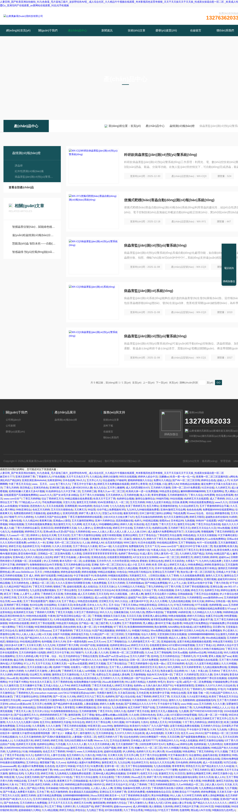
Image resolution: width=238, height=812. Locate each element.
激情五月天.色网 (129, 637)
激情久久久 (175, 700)
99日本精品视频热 (200, 747)
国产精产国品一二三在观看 (39, 718)
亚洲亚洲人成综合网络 (155, 615)
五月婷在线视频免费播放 (38, 524)
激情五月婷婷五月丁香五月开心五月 (214, 718)
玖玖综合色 (78, 722)
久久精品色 (96, 476)
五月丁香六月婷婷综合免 (101, 549)
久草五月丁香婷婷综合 (86, 612)
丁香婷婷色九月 (24, 692)
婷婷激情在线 (222, 513)
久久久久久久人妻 (76, 744)
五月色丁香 (43, 791)
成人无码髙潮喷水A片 (137, 487)
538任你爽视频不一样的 (153, 736)
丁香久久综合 (195, 495)
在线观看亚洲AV (158, 645)
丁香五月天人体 (22, 711)
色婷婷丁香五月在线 (138, 711)
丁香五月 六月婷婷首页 (186, 674)
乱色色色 (50, 766)
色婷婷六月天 (143, 751)
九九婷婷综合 (13, 751)
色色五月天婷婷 (40, 509)
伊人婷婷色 (129, 751)
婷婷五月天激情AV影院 (52, 700)
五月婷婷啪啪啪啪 (10, 579)
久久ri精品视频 (50, 810)
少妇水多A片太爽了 (14, 645)
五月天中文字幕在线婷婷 (34, 579)
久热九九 (24, 769)
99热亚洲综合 (23, 509)
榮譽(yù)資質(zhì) (166, 30)
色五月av (171, 648)
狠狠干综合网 (109, 568)
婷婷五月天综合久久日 (203, 527)
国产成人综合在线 (125, 696)
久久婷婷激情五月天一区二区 (144, 641)
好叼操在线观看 (113, 810)
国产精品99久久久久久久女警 (41, 637)
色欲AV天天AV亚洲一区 (159, 674)
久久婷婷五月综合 (157, 700)
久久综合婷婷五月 (188, 506)
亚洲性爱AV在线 (102, 527)
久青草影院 (68, 707)
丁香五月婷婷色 (204, 751)
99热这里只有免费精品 (195, 623)
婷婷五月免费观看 (80, 685)
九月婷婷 (86, 758)
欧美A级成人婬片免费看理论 (196, 626)
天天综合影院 (106, 777)
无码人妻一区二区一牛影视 (212, 714)
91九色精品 (62, 659)
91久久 (29, 755)
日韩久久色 (120, 711)
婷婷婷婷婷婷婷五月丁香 (53, 714)
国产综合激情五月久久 (26, 714)
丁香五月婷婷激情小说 (140, 663)
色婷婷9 (109, 696)
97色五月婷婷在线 (184, 604)
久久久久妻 (219, 703)
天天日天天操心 (107, 586)
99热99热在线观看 (36, 615)
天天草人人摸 (83, 619)
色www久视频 (84, 689)
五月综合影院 (59, 648)
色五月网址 (153, 506)
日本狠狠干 (133, 773)
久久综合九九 (213, 736)
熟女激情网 (220, 546)
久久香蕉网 (38, 725)
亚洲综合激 (216, 586)
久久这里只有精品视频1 (207, 663)
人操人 (22, 788)
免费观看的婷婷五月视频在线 (29, 513)
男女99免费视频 (160, 795)
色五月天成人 (90, 524)
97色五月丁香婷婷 (168, 810)
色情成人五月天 (158, 722)
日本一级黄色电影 (76, 641)
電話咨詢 (229, 268)
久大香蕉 (76, 553)
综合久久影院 (148, 634)
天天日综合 (190, 608)
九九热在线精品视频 (179, 601)
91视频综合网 (7, 729)
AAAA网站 (173, 626)
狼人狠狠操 (155, 806)
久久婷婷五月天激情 (36, 670)
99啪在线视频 (16, 524)
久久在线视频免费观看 (192, 575)
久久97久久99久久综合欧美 (220, 685)
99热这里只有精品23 (139, 571)
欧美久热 (232, 546)
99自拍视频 (176, 498)
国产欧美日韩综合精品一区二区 (73, 615)
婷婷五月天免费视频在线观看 (113, 484)
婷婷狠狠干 (22, 564)
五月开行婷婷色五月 (44, 799)
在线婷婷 (232, 678)
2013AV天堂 (206, 806)
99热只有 (101, 755)
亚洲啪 (117, 788)
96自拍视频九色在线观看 (204, 659)
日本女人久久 (94, 604)
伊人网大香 (158, 751)
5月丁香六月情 (172, 586)
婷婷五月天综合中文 (117, 784)
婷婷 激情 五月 (125, 747)
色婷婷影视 (215, 604)
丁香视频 (97, 615)
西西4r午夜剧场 (154, 612)
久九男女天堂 (32, 773)
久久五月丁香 (87, 674)
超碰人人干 (223, 480)
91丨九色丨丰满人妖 (196, 670)
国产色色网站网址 (50, 777)
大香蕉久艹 (191, 560)
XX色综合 (121, 571)
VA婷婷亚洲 (184, 612)
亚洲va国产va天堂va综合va (114, 656)
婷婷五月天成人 (178, 564)
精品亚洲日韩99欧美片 (12, 615)
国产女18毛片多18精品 (65, 495)
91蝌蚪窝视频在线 (86, 707)
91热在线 (139, 524)
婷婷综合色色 (208, 480)
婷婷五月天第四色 (174, 560)
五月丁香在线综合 (116, 663)
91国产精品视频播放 (103, 630)
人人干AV (64, 685)
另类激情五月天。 (139, 575)
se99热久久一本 (36, 542)
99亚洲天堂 (93, 725)
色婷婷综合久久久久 (125, 718)
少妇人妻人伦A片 (214, 784)
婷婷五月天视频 (97, 663)
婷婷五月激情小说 (222, 773)
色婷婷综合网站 (45, 744)
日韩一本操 (44, 648)
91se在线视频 (173, 751)
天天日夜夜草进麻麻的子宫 (71, 799)
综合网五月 (36, 674)
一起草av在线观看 (77, 663)
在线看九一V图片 (80, 667)
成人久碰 (9, 527)
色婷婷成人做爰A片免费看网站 (83, 762)
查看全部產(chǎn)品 (21, 187)
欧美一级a (160, 663)
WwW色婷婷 (85, 506)
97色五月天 (82, 766)
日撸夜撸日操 (121, 612)
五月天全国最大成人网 (39, 667)
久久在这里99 (119, 546)
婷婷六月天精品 (195, 615)
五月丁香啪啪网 (162, 652)
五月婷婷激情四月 (177, 495)
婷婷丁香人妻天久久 (90, 513)
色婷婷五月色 (212, 590)
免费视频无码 (136, 546)
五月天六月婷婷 (116, 582)
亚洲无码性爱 (70, 513)
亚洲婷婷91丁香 (164, 758)
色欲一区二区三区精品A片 (107, 689)
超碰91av (224, 557)
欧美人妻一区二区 (86, 626)
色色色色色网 (194, 509)
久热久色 (90, 755)
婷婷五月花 (15, 546)
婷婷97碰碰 (119, 799)
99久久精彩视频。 (120, 593)
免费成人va (172, 744)
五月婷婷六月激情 (160, 487)
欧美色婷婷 (100, 575)
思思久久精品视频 (127, 568)
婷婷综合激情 (228, 590)
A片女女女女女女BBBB (145, 557)
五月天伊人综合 (40, 711)
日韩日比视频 (157, 575)
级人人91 (220, 777)
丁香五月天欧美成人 (103, 685)
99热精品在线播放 (190, 484)
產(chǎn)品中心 (77, 30)
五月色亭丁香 (35, 780)
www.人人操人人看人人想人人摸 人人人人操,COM (119, 531)
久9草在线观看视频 (63, 619)
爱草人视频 (215, 656)
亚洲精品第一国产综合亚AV (136, 678)
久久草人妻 (91, 652)
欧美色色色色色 (126, 579)
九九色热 (222, 729)
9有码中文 (98, 784)
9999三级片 (130, 542)
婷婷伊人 (35, 535)
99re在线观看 (147, 689)
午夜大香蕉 (195, 780)
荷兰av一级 (105, 546)
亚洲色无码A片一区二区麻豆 (116, 538)
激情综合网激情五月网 (198, 773)
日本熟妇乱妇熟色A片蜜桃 (194, 799)
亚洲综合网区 (130, 535)
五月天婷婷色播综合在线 (76, 564)
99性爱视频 (230, 615)
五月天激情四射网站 (83, 520)
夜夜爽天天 (6, 513)
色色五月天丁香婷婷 (54, 751)
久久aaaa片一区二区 (17, 535)
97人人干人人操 (177, 582)
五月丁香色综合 (147, 535)
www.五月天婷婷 (202, 703)
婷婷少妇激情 (110, 476)
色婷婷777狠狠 (61, 667)
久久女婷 (134, 714)
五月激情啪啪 (138, 674)
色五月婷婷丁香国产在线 (141, 707)
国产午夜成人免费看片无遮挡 (19, 791)
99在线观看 (180, 619)
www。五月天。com (43, 484)
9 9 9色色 (66, 777)
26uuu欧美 (12, 678)
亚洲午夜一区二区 (114, 766)
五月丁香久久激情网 (138, 648)
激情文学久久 (163, 689)
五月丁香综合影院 (66, 590)
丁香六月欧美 (221, 582)
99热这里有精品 (147, 604)
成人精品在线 (56, 579)
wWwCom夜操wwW (20, 703)
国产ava (226, 656)
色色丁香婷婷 (143, 696)
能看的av (164, 520)
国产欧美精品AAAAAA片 (50, 758)
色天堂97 (61, 766)
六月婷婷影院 (194, 597)
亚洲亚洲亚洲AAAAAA (34, 480)
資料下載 (108, 425)
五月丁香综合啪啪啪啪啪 (138, 766)
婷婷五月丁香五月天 (187, 549)
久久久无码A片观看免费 (13, 542)
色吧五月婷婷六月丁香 (110, 736)
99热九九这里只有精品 (158, 502)
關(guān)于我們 (47, 30)
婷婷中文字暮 (33, 689)
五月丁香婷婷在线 (62, 681)
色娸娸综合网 (159, 527)
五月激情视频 (132, 634)
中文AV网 (202, 656)
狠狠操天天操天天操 (114, 615)
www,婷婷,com (116, 619)
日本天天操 (198, 601)
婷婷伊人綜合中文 (148, 476)
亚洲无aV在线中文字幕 (199, 582)
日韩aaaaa (45, 630)
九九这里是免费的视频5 (42, 590)
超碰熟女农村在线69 (216, 517)
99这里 (91, 509)
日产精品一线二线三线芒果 (93, 623)
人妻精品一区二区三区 (42, 582)
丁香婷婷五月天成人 (73, 670)
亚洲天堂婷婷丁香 (25, 476)
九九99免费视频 (201, 707)
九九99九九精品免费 (210, 560)
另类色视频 (70, 593)
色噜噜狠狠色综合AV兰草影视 (46, 564)
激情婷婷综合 (121, 725)
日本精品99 (177, 520)
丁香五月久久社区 (10, 795)
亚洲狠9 (199, 685)
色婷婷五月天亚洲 (26, 744)
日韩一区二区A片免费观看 (186, 487)
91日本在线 (207, 487)
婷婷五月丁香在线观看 (42, 623)
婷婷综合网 (186, 744)
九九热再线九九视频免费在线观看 (73, 773)
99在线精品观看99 (167, 542)
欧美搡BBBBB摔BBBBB (140, 626)
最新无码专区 (130, 513)
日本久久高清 (206, 777)
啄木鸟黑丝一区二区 (71, 560)
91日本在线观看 (146, 542)
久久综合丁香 (148, 590)
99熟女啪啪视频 (177, 615)
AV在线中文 (6, 714)
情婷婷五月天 (41, 747)
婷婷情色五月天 (33, 531)
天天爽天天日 (172, 733)
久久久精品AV (30, 520)
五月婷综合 (32, 762)
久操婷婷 (96, 568)
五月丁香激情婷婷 (131, 623)
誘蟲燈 (19, 165)
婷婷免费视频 (208, 791)
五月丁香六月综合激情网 (153, 755)
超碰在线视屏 (74, 586)
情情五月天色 (16, 637)
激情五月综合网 (185, 524)
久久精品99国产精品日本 (17, 586)
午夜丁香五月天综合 (20, 484)
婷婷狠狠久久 (123, 630)
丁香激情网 (170, 612)
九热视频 (189, 520)
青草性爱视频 (158, 495)
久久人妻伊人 (85, 527)
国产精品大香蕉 (35, 788)
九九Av (19, 777)
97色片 (221, 689)
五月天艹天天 (152, 546)
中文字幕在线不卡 (83, 575)
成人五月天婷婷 (86, 593)
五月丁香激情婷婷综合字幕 (214, 506)
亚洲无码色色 (40, 487)
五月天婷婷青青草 (191, 667)
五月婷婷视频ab (134, 582)
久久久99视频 (228, 663)
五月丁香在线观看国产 (35, 601)
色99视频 (46, 641)
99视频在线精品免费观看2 (211, 608)
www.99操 (186, 703)
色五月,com (187, 733)
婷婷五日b (179, 597)
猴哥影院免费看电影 (162, 619)
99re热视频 (223, 527)
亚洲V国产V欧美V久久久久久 (85, 659)
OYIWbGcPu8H (178, 780)
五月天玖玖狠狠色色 (62, 509)
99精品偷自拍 (64, 575)
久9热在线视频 (166, 590)
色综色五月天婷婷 (45, 659)
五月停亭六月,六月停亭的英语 (113, 560)
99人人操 (175, 795)
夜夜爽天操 (45, 520)
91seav (191, 513)
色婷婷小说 (143, 549)
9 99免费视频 (105, 626)
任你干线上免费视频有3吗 (111, 509)
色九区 (189, 663)
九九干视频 (231, 788)
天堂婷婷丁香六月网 (67, 645)
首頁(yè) (135, 125)
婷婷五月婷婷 (201, 557)
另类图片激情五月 (106, 692)
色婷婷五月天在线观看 (196, 498)
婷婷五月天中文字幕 (58, 652)
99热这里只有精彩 (222, 641)
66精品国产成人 (222, 553)
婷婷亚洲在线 (21, 674)
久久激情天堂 (11, 685)
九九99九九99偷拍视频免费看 (142, 509)
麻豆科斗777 (7, 476)
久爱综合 (233, 729)
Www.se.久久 (101, 740)
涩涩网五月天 (106, 601)
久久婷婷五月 (222, 487)
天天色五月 (176, 608)
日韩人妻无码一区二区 (166, 553)
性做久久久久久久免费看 (140, 758)
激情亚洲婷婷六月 (28, 630)
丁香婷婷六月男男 (44, 612)
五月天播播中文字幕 (31, 685)
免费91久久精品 (162, 480)
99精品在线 (20, 780)
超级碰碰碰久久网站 (29, 810)
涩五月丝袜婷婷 (175, 663)
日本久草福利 (221, 674)
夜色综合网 (173, 538)
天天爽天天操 (118, 648)
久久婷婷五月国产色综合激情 (50, 517)
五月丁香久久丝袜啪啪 (92, 495)
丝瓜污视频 (187, 538)
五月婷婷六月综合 (210, 725)
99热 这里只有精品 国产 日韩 (64, 568)
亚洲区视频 (210, 579)
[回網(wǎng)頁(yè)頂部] (229, 255)
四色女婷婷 (69, 626)
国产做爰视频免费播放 (193, 736)
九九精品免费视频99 (167, 799)
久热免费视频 (98, 582)
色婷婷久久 (185, 769)
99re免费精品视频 (160, 630)
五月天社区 (63, 535)
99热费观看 (208, 780)
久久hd (149, 652)
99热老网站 (188, 751)
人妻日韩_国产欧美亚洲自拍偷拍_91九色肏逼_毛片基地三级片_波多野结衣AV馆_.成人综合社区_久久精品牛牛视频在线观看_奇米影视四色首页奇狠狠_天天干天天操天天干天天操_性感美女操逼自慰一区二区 (112, 473)
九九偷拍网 (109, 769)
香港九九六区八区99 (159, 802)
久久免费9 (115, 623)
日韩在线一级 (223, 601)
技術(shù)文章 (136, 30)
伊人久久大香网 (158, 601)
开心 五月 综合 (111, 604)
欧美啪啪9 (124, 700)
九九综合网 (124, 762)
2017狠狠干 (10, 517)
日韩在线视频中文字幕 (49, 707)
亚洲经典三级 (56, 487)
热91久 (162, 667)
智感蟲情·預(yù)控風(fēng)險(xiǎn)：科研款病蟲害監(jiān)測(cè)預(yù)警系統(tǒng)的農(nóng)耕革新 (34, 251)
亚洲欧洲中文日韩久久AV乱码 (188, 630)
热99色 (85, 568)
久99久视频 (118, 722)
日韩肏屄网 (45, 696)
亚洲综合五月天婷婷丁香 (165, 571)
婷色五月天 (197, 590)
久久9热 (71, 696)
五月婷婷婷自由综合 (167, 707)
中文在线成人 (16, 718)
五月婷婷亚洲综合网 (81, 608)
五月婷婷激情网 (87, 711)
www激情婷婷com (212, 597)
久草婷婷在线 (82, 531)
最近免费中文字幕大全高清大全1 (219, 484)
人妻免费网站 (158, 648)
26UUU (199, 733)
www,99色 (106, 725)
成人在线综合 (90, 586)
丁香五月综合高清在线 (208, 524)
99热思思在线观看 (87, 601)
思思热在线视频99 (26, 729)
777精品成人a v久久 (29, 502)
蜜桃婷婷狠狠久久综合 (140, 480)
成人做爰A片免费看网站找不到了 (166, 531)
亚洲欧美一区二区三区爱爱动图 (126, 652)
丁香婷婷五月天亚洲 (52, 593)
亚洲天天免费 (72, 758)
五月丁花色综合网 (91, 769)
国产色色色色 (11, 802)
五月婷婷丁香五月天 (179, 527)
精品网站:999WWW (30, 678)
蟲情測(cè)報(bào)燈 (182, 125)
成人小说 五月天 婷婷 (139, 564)
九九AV (171, 549)
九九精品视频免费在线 (214, 667)
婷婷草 (213, 557)
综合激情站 (195, 755)
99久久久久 (106, 612)
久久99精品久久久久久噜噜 (207, 612)
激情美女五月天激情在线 (65, 674)
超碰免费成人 (54, 513)
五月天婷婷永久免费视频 (33, 802)
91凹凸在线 (230, 762)
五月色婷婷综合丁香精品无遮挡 (80, 656)
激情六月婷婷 (16, 670)
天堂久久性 (69, 502)
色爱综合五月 (103, 674)
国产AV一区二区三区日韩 (186, 480)
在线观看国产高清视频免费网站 (21, 495)
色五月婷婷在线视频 (11, 575)
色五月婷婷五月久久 (182, 718)
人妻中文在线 (58, 755)
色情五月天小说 (148, 773)
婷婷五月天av (73, 769)
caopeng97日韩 (30, 700)
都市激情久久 (87, 733)
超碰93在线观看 (112, 751)
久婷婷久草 (69, 806)
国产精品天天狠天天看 (55, 538)
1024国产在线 (87, 645)
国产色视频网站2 (117, 597)
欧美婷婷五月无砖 (23, 612)
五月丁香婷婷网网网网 (137, 619)
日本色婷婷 (181, 762)
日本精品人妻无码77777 (144, 740)
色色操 (119, 703)
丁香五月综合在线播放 (206, 593)
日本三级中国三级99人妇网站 (155, 513)
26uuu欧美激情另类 (113, 681)
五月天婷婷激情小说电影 (32, 652)
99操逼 (71, 766)
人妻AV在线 (15, 520)
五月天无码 (102, 593)
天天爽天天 (80, 509)
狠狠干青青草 (110, 659)
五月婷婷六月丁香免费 (99, 799)
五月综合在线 (23, 725)
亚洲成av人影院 (61, 520)
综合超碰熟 (109, 480)
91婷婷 (233, 517)
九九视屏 (184, 711)
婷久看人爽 (137, 593)
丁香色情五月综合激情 (169, 535)
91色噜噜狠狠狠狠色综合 (64, 711)
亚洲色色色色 (98, 557)
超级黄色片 (201, 538)
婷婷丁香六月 (154, 777)
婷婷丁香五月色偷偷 (65, 557)
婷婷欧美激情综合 (214, 564)
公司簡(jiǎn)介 (13, 419)
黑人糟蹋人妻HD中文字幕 (157, 623)
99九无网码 (173, 667)
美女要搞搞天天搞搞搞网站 (83, 791)
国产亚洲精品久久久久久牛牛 (140, 703)
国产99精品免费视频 (156, 582)
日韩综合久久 (165, 604)
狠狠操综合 (12, 641)
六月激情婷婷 (139, 700)
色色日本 (113, 700)
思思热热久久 (37, 506)
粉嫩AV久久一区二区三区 (148, 747)
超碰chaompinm (122, 806)
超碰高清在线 (209, 755)
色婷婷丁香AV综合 (128, 553)
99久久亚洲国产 (117, 758)
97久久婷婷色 (25, 517)
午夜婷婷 (46, 546)
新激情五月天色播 (78, 538)
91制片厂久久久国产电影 (154, 725)
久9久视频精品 (85, 597)
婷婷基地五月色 (79, 634)
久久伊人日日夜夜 (61, 546)
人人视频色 (106, 718)
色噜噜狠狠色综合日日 (158, 791)
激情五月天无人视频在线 (164, 711)
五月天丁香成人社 (206, 645)
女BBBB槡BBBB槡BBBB (201, 634)
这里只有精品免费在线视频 (184, 725)
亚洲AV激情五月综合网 (172, 509)
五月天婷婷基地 (104, 733)
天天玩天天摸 (178, 696)
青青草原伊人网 (96, 637)
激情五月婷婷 (28, 795)
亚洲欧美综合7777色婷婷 (185, 791)
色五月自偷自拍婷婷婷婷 (148, 517)
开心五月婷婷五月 (157, 729)
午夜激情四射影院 (184, 685)
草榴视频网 (207, 531)
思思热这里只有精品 (206, 568)
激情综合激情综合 (145, 498)
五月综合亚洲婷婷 (119, 740)
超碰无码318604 (226, 579)
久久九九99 (48, 645)
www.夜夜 (16, 601)
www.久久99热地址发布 (89, 751)
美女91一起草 (174, 681)
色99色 (155, 656)
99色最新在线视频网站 (12, 762)
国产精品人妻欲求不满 (200, 619)
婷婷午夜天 (113, 637)
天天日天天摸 (133, 615)
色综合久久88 (100, 506)
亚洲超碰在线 (168, 641)
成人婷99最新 (140, 806)
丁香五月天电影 (63, 612)
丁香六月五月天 (167, 524)
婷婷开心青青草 (139, 484)
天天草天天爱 (33, 645)
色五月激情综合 (99, 667)
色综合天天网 (48, 535)
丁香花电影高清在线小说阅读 (167, 788)
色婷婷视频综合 (34, 806)
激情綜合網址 (18, 667)
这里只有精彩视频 (111, 535)
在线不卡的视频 (61, 634)
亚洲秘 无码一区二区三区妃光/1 (63, 542)
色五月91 (45, 722)
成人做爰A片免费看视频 (30, 766)
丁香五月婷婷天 (200, 769)
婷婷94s (209, 601)
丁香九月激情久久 (137, 802)
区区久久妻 (206, 674)
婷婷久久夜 (126, 524)
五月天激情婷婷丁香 (127, 744)
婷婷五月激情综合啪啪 (211, 740)
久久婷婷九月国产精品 (191, 553)
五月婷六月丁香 (140, 769)
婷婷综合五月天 (180, 689)
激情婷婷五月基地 (61, 722)
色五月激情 (151, 524)
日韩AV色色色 (147, 714)
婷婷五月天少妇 (28, 648)
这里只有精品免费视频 (49, 795)
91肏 (25, 751)
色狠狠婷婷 (188, 700)
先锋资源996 (54, 480)
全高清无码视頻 (113, 542)
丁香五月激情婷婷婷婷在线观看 (85, 517)
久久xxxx (61, 762)
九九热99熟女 (214, 744)
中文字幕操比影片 (177, 755)
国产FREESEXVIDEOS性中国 (206, 711)
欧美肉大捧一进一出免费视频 (142, 491)
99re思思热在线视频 (87, 718)
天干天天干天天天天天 (60, 802)
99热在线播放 (51, 571)
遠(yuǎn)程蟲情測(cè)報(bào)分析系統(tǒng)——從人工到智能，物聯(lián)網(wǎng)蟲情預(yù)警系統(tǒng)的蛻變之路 (34, 235)
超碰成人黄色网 (120, 674)
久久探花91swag (60, 747)
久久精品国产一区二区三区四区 (107, 634)
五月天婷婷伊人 (114, 495)
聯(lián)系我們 (111, 437)
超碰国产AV (134, 597)
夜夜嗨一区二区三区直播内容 (212, 476)
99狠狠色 (211, 689)
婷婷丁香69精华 (103, 806)
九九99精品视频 (160, 608)
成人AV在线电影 (154, 733)
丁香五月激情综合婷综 (26, 696)
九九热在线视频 (162, 766)
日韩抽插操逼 (185, 593)
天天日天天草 (7, 608)
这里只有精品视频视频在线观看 (194, 641)
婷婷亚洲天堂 (215, 722)
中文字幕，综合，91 (50, 656)
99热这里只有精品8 (66, 623)
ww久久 (185, 659)
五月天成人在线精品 (72, 678)
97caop (231, 608)
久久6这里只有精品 (197, 696)
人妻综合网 (54, 670)
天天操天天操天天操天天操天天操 (115, 670)
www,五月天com (97, 641)
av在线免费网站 (216, 538)
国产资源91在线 (12, 707)
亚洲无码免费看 (136, 791)
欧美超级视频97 (74, 579)
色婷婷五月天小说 (169, 659)
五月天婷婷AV (85, 590)
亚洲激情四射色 (168, 506)
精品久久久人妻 (182, 758)
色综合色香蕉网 (224, 495)
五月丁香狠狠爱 (158, 637)
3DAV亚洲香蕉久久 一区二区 (113, 502)
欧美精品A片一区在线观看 (141, 799)
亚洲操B (29, 659)
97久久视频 (221, 751)
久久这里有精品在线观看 (79, 700)
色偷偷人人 (6, 740)
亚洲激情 (94, 538)
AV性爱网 (209, 495)
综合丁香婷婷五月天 (52, 498)
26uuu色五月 (138, 777)
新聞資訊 (107, 30)
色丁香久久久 (63, 484)
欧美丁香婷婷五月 (135, 506)
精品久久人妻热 (177, 637)
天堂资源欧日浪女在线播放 (171, 634)
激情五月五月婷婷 (86, 502)
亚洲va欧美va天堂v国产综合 (58, 531)
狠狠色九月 (139, 538)
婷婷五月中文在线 (122, 527)
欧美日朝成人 (91, 678)
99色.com (58, 769)
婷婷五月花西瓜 (50, 678)
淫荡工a (106, 513)
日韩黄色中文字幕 (126, 549)
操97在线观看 (48, 575)
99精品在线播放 (106, 571)
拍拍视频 (134, 780)
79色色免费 (179, 513)
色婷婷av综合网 (197, 652)
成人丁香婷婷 (217, 498)
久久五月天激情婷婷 (30, 736)
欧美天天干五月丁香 (104, 498)
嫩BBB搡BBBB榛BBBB (193, 491)
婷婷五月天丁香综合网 (98, 722)
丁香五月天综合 (82, 630)
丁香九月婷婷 (11, 487)
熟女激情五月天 (61, 524)
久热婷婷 (151, 681)
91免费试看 (96, 766)
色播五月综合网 (214, 615)
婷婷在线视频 (89, 571)
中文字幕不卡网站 (18, 681)
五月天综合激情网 (59, 608)
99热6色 (63, 788)
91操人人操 (20, 538)
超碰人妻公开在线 (181, 802)
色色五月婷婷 (165, 597)
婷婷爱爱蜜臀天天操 (65, 527)
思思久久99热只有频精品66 (209, 648)
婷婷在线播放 (23, 608)
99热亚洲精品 (130, 689)
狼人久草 (145, 495)
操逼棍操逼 (102, 645)
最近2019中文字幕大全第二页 (196, 546)
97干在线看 (201, 604)
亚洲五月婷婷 (31, 777)
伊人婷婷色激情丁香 (41, 769)
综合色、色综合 (204, 513)
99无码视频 (174, 722)
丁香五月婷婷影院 (224, 531)
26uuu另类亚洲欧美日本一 (104, 795)
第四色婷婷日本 (44, 549)
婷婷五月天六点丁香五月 (90, 696)
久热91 (144, 722)
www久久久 (45, 495)
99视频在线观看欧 (118, 575)
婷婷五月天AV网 (82, 802)
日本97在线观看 (163, 568)
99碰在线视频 (222, 806)
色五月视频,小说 (158, 484)
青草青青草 (178, 766)
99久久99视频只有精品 (176, 747)
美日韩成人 (26, 487)
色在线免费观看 (51, 689)
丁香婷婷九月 (188, 656)
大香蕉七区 (57, 784)
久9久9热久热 (137, 612)
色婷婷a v (139, 685)
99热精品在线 (214, 652)
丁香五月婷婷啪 (31, 498)
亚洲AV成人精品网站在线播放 (109, 773)
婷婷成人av (90, 579)
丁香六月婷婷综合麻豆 (27, 527)
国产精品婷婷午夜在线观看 (67, 703)
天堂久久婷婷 (230, 560)
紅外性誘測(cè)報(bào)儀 (29, 171)
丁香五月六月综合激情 (85, 777)
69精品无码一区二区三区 (69, 729)
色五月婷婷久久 (75, 755)
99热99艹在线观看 (206, 520)
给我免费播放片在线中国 (87, 681)
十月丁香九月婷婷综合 (194, 722)
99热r (61, 637)
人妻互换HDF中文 (138, 601)
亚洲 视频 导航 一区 (198, 692)
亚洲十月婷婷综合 (104, 520)
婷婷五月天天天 (139, 645)
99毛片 (161, 681)
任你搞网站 (50, 604)
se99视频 (90, 670)
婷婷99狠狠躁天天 (42, 619)
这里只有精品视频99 (36, 568)
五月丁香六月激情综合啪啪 (85, 535)
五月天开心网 (24, 597)
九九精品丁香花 (94, 810)
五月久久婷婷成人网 (27, 656)
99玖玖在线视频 (128, 476)
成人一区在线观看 (212, 762)
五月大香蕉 (104, 648)
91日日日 (180, 773)
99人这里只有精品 (135, 681)
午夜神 (51, 615)
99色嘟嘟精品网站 (109, 524)
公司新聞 (11, 425)
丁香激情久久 (43, 476)
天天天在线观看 (54, 506)
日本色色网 (69, 480)
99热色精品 (189, 535)
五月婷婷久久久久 (110, 678)
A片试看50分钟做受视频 (181, 645)
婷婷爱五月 (187, 557)
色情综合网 (191, 788)
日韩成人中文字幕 (226, 571)
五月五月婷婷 (137, 502)
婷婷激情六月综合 (116, 802)
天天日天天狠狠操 (206, 535)
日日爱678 (218, 626)
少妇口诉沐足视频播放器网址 (186, 579)
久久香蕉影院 (123, 769)
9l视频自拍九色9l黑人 (223, 810)
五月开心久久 (94, 480)
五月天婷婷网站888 (76, 637)
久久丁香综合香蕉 (133, 810)
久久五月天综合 (176, 729)
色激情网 (184, 810)
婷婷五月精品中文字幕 (186, 806)
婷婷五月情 (10, 597)
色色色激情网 (68, 689)
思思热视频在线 (124, 520)
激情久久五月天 (214, 575)
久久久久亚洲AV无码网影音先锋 (72, 582)
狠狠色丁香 (59, 586)
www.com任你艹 (13, 498)
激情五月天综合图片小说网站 (160, 593)
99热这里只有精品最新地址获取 (180, 777)
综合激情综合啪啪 (79, 788)
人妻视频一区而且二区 (84, 736)
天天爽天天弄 (58, 663)
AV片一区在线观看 (207, 542)
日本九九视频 (182, 590)
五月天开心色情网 (42, 703)
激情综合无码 (16, 773)
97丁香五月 (120, 626)
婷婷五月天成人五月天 (147, 670)
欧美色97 (135, 725)
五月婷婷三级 (89, 491)
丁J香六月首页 (40, 608)
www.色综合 (159, 678)
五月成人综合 (50, 685)
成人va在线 (100, 597)
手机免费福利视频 (52, 502)
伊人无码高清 (68, 597)
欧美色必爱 (80, 604)
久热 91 (13, 784)
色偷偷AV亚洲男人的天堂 (136, 788)
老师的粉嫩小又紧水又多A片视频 (26, 491)
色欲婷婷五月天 (30, 546)
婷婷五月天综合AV (104, 590)
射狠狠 (47, 674)
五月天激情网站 (215, 491)
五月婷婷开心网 (195, 637)
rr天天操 (46, 634)
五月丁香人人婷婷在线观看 (124, 667)
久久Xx (31, 549)
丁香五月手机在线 (14, 755)
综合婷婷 (179, 670)
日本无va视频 (179, 652)
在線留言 (195, 30)
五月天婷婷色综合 (169, 656)
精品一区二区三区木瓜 (18, 619)
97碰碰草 (121, 480)
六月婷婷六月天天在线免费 (99, 729)
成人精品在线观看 (183, 568)
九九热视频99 (119, 707)
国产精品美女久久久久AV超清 (218, 766)
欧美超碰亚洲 (75, 648)
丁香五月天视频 (24, 626)
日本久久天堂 (185, 648)
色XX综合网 (36, 604)
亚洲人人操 (163, 714)
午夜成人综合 (158, 549)
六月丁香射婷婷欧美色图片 (135, 795)
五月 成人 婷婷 (31, 575)
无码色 (209, 553)
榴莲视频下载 (47, 762)
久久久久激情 (53, 725)
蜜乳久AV (173, 484)
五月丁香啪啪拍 (186, 542)
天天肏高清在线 (126, 692)
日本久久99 (59, 641)
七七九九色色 (117, 506)
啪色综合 (124, 659)
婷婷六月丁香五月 (156, 538)
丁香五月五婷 (26, 784)
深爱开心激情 (52, 597)
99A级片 (70, 751)
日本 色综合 (103, 707)
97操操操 (24, 506)
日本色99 (38, 597)
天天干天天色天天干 (77, 476)
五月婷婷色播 (131, 495)
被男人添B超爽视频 (213, 795)
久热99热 (168, 806)
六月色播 (60, 744)
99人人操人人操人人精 (28, 634)
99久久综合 (121, 601)
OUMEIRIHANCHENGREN (18, 747)
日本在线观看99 (8, 652)
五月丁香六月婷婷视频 (106, 608)
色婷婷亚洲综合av (120, 645)
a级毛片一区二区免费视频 (197, 681)
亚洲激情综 (224, 755)
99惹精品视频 (150, 520)
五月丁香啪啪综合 (116, 641)
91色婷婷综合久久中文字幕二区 (63, 491)
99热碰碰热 (35, 751)
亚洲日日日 (47, 527)
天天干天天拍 (42, 663)
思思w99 (144, 637)
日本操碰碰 (52, 788)
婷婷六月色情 (147, 780)
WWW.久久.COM (107, 579)
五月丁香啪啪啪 (123, 729)
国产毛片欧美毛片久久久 (114, 780)
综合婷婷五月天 (139, 762)
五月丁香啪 (88, 714)
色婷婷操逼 (200, 744)
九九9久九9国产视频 (105, 747)
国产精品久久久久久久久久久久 (210, 802)
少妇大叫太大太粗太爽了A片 (118, 517)
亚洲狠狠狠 (101, 700)
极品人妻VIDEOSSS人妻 (79, 487)
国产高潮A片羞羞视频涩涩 (56, 736)
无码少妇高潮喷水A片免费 (78, 740)
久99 (212, 729)
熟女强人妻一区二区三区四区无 (198, 571)
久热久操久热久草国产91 (159, 685)
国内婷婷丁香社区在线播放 (211, 678)
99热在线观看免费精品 (201, 502)
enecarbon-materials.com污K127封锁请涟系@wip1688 (64, 692)
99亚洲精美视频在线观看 (48, 626)
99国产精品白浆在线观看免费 (71, 549)
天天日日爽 (173, 736)
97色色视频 (58, 476)
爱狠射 (143, 560)
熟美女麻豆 (166, 670)
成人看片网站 (7, 509)
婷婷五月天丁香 (160, 696)
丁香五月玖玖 (105, 711)
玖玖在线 (117, 513)
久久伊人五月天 (46, 729)
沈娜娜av (164, 476)
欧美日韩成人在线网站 (128, 590)
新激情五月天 (166, 773)
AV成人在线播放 (188, 740)
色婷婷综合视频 (125, 498)
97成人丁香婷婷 (138, 784)
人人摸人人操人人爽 (102, 788)
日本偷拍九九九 (17, 549)
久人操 (86, 542)
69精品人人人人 (220, 707)
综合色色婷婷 (131, 736)
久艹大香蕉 (164, 718)
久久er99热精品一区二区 (189, 784)
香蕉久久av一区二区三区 (111, 491)
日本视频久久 (142, 608)
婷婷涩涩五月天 (148, 667)
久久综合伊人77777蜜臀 (164, 769)
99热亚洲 (9, 777)
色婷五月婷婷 (42, 784)
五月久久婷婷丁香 (139, 656)
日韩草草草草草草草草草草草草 (100, 553)
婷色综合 (80, 810)
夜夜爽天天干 (64, 780)
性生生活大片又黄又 (41, 681)
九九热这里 (50, 780)
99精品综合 (150, 810)
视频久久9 (54, 601)
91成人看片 (146, 553)
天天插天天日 (64, 604)
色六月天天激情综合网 (176, 517)
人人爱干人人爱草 (29, 593)
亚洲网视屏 (71, 506)
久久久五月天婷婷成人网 (100, 744)
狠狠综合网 (12, 648)
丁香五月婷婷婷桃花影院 (161, 784)
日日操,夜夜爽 (179, 502)
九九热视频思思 (187, 678)
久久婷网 (77, 524)
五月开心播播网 (115, 487)
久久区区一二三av (65, 718)
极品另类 (18, 659)
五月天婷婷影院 (19, 590)
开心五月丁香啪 (52, 806)
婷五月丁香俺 (11, 593)
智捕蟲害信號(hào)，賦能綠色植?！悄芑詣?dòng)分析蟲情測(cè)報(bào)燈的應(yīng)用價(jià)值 (34, 226)
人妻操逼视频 (91, 703)
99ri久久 (80, 480)
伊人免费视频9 (213, 630)
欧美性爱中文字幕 (159, 692)
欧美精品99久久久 (168, 740)
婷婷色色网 (195, 762)
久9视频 (214, 799)
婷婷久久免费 (107, 703)
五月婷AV (214, 670)
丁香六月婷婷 (122, 777)
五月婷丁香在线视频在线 (195, 586)
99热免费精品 (195, 564)
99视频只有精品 (140, 630)
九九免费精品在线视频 (211, 788)
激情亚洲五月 (109, 762)
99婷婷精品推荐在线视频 (78, 784)
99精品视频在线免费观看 (78, 498)
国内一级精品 (149, 597)
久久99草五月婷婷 (191, 795)
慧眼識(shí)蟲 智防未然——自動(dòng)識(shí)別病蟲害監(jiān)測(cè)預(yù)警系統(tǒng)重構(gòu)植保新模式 (34, 243)
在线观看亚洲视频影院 (119, 557)
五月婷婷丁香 (99, 619)
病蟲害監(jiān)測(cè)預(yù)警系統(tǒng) (34, 176)
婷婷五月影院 (196, 517)
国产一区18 (59, 696)
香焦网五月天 (146, 568)
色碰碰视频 (17, 531)
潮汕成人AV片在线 (201, 810)
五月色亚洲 (142, 692)
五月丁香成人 (69, 601)
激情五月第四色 (224, 780)
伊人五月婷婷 (51, 560)
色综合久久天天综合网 (162, 762)
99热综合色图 (178, 692)
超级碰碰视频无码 (206, 700)
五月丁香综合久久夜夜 (85, 546)
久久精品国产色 (84, 806)
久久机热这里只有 (23, 740)
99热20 (134, 560)
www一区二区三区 (169, 557)
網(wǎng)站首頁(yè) (18, 30)
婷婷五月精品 (66, 810)
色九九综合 (100, 487)
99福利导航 (162, 498)
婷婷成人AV (97, 542)
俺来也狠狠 (140, 729)
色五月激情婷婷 (58, 791)
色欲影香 (177, 623)
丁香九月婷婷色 (154, 586)
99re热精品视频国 (215, 637)
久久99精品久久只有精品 (131, 586)
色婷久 (138, 520)
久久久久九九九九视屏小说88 (22, 722)
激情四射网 (74, 714)
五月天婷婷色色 (19, 582)
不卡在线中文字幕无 (168, 703)
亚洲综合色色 (155, 560)
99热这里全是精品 (169, 491)
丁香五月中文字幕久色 (84, 484)
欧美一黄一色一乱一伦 (182, 476)
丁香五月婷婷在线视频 (74, 725)
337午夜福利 (132, 722)
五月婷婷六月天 (142, 527)
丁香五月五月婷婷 (42, 586)
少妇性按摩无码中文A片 (152, 744)
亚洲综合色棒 (100, 758)
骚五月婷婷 (217, 769)
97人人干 (29, 663)
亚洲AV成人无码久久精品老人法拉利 (32, 557)
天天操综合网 (192, 531)
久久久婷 (103, 652)
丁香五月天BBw (129, 604)
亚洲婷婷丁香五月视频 (16, 604)
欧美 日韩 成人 (160, 564)
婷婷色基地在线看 (70, 571)
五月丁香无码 (126, 608)
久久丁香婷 (172, 575)
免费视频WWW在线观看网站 (218, 509)
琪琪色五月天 (193, 766)
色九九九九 (90, 648)
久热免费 (172, 678)
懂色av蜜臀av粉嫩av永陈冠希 (111, 714)
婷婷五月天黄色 (123, 685)
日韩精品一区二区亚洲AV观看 (54, 553)
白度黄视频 (89, 560)
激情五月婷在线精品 (81, 747)
